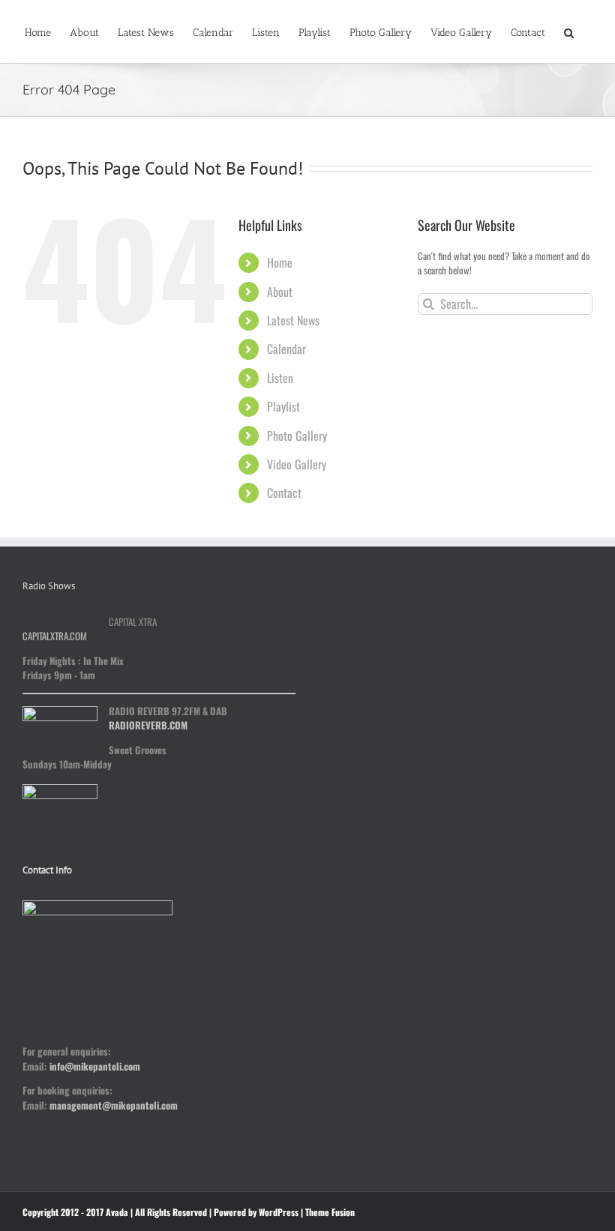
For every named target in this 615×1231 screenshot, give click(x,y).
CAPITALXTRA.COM (54, 635)
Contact (284, 493)
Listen (280, 378)
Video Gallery (296, 464)
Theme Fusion (330, 1212)
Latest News (293, 320)
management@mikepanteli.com (114, 1105)
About (279, 292)
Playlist (283, 406)
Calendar (286, 349)
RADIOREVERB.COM (148, 724)
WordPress (278, 1212)
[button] (569, 31)
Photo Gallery (297, 436)
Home (279, 262)
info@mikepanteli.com (95, 1066)
